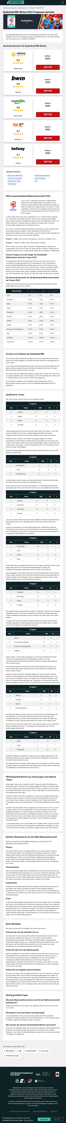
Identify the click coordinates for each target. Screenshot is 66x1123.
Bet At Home (18, 116)
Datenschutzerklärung (40, 1111)
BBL (20, 1051)
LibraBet (33, 291)
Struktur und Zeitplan (15, 178)
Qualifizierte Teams (14, 181)
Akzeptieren (44, 1119)
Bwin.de (18, 92)
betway (18, 163)
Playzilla (54, 291)
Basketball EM (31, 1051)
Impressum (53, 1111)
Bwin (44, 291)
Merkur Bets (18, 68)
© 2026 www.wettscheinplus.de (19, 1111)
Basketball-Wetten (28, 37)
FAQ (36, 181)
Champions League (12, 1055)
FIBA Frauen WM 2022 (15, 175)
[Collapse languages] (57, 1072)
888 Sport (18, 139)
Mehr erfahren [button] (28, 1120)
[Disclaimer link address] (43, 1075)
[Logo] (15, 3)
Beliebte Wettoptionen (42, 175)
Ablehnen (57, 1119)
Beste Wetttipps (40, 178)
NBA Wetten (10, 1051)
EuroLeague (45, 1051)
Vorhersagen (12, 184)
